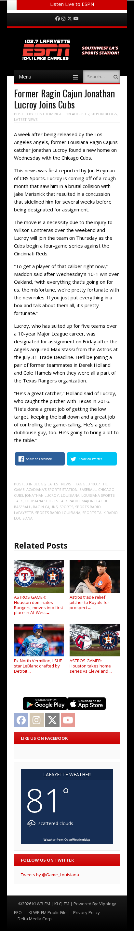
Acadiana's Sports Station (51, 489)
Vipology (107, 904)
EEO (18, 912)
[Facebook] (57, 18)
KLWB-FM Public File (48, 912)
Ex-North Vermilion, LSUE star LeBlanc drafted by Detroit (38, 666)
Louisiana (70, 495)
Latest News (25, 119)
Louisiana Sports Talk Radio (52, 500)
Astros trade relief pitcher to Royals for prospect (89, 602)
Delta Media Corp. (35, 919)
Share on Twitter (90, 459)
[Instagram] (63, 18)
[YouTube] (76, 18)
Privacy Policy (86, 912)
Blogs (111, 113)
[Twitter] (69, 18)
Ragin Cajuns (45, 506)
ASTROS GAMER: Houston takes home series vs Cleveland (91, 666)
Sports (66, 506)
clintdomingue (49, 113)
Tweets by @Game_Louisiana (50, 875)
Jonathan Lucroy (42, 495)
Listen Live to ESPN (72, 4)
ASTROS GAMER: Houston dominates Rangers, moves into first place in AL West (38, 604)
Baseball (87, 489)
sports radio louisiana (57, 512)
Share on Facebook (39, 459)
